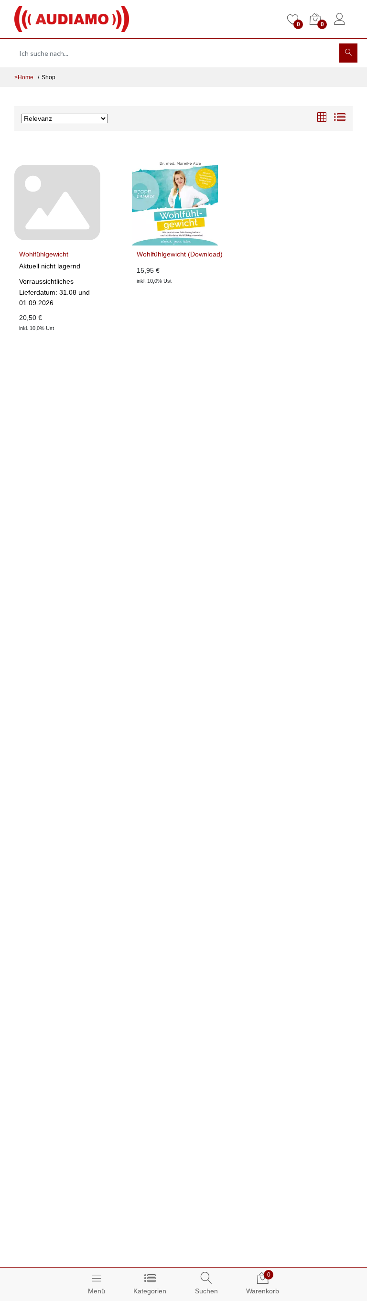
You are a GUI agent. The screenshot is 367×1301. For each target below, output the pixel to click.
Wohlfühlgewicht (43, 254)
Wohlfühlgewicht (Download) (180, 254)
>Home (23, 77)
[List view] (339, 118)
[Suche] (348, 53)
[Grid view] (321, 118)
